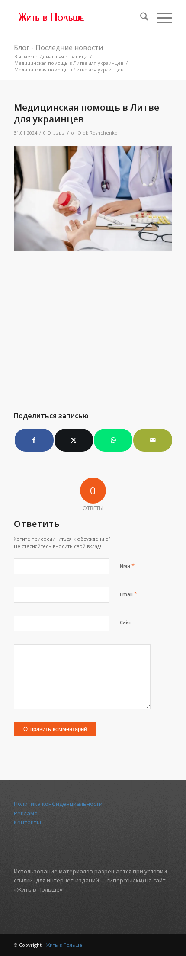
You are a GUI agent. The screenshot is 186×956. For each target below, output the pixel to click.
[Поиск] (139, 17)
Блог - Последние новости (58, 47)
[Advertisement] (93, 326)
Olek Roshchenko (97, 133)
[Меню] (160, 17)
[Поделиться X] (74, 440)
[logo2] (77, 17)
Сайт (125, 622)
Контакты (27, 822)
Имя (127, 565)
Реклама (26, 813)
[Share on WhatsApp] (113, 440)
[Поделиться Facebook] (34, 440)
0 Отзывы (54, 133)
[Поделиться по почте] (152, 440)
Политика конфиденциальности (58, 804)
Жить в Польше (64, 945)
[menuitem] (139, 17)
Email (128, 594)
